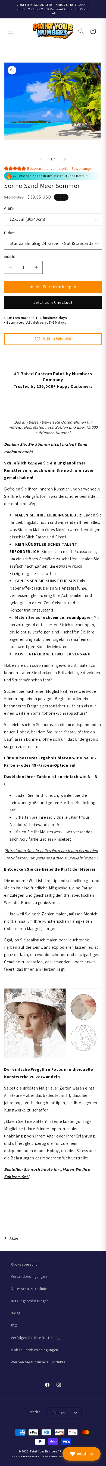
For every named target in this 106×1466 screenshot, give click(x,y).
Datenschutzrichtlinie (29, 1288)
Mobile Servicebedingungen (34, 1349)
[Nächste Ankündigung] (96, 9)
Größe (9, 208)
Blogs (15, 1313)
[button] (11, 31)
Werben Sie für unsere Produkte (38, 1362)
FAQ (14, 1325)
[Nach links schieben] (41, 159)
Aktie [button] (14, 1238)
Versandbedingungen (29, 1276)
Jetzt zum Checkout (53, 302)
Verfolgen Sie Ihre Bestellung (35, 1337)
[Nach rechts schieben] (65, 159)
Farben (9, 232)
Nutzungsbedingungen (30, 1300)
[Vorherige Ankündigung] (10, 9)
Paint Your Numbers (44, 1451)
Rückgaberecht (24, 1264)
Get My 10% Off (54, 750)
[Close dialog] (104, 700)
